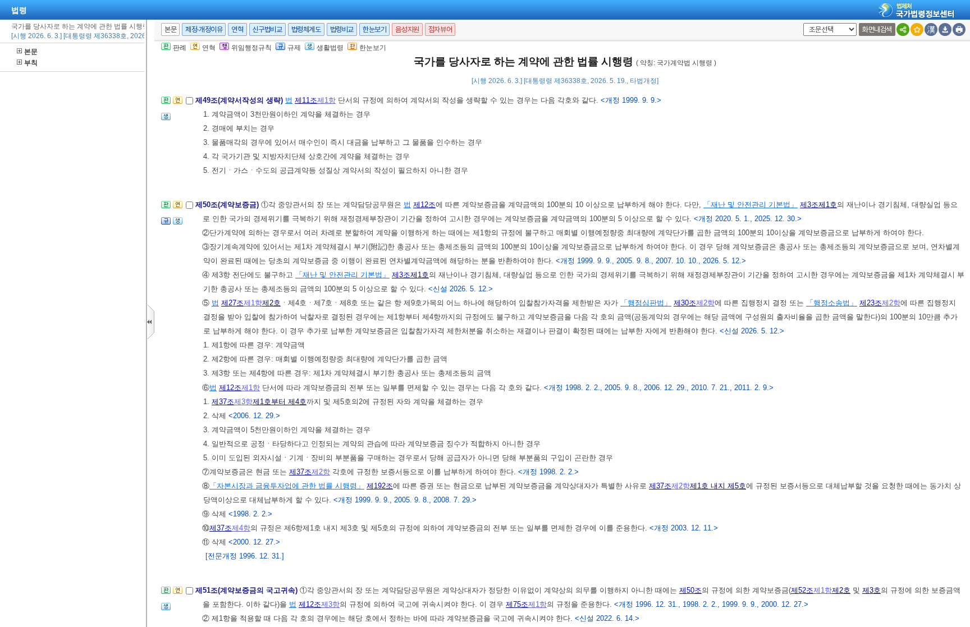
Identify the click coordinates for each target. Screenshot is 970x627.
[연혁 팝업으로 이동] (177, 103)
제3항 (243, 401)
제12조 (424, 204)
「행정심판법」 (645, 303)
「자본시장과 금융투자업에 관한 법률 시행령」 (286, 486)
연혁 (237, 29)
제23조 (870, 303)
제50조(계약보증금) (228, 204)
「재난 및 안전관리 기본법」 (750, 204)
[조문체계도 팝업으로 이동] (166, 103)
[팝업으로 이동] (166, 120)
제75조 (517, 604)
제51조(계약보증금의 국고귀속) (247, 590)
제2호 (271, 303)
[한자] (931, 29)
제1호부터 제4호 (279, 401)
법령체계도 (306, 29)
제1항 (326, 100)
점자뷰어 (440, 29)
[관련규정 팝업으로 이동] (166, 224)
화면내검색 (877, 29)
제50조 (690, 590)
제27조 (232, 303)
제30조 (685, 303)
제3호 (871, 590)
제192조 (380, 486)
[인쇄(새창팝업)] (959, 29)
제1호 (827, 204)
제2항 (705, 303)
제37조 (223, 401)
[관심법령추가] (916, 29)
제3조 (809, 204)
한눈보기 (374, 29)
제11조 (306, 100)
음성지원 (407, 29)
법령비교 (342, 29)
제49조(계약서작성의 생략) (240, 100)
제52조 (802, 590)
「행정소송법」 (831, 303)
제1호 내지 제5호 (718, 486)
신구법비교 (267, 29)
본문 (31, 52)
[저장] (945, 29)
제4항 (241, 528)
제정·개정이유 (203, 29)
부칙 (31, 63)
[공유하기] (902, 29)
